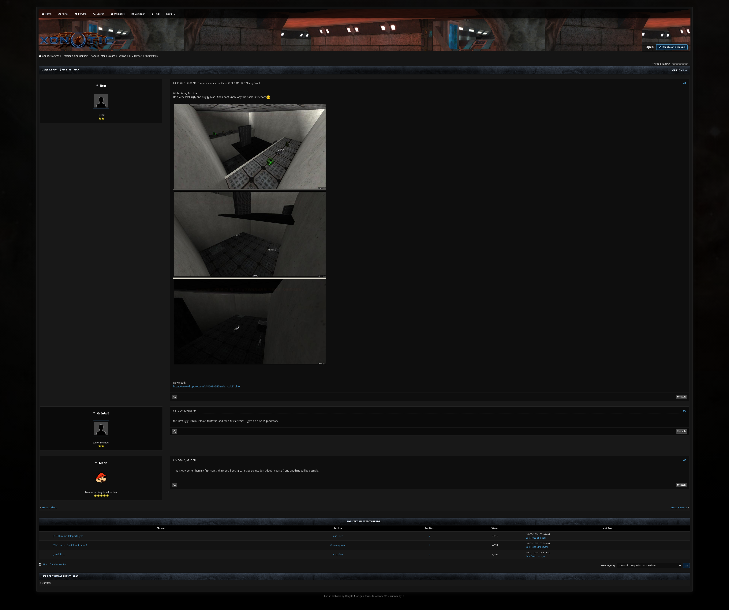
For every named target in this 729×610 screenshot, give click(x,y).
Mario (103, 463)
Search (100, 13)
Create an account (673, 47)
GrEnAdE (103, 413)
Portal (64, 13)
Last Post (531, 539)
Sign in (650, 46)
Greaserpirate (338, 547)
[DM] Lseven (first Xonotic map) (70, 547)
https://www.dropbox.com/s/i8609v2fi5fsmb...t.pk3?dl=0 (206, 386)
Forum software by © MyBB (338, 598)
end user (338, 538)
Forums (82, 13)
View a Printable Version (54, 566)
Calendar (139, 13)
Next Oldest (49, 509)
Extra (169, 13)
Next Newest (679, 509)
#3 (684, 460)
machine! (338, 556)
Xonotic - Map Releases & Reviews (108, 56)
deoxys (541, 558)
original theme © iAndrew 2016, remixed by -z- (380, 598)
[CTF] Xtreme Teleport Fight (68, 538)
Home (47, 13)
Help (157, 13)
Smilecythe (542, 549)
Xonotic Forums (50, 56)
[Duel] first (58, 556)
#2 (684, 410)
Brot (103, 86)
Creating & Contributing (75, 56)
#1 (684, 83)
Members (119, 13)
